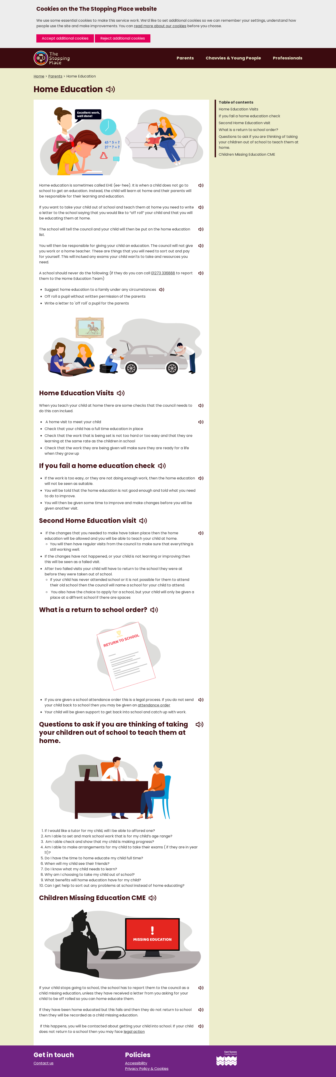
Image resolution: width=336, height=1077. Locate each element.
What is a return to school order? (248, 129)
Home (39, 76)
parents (55, 76)
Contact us (43, 1063)
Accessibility (136, 1063)
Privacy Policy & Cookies (146, 1068)
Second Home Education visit (244, 123)
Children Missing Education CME (247, 154)
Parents (186, 58)
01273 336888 (163, 273)
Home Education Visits (238, 109)
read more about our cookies (160, 26)
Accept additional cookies (65, 38)
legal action (134, 1031)
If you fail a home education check (249, 116)
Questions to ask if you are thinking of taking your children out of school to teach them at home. (259, 142)
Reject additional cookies (122, 38)
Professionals (287, 58)
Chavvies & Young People (234, 58)
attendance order (154, 705)
